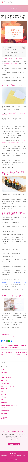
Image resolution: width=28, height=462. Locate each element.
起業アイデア (4, 402)
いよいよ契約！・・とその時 (10, 49)
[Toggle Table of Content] (22, 47)
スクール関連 (4, 372)
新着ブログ (10, 345)
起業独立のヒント (16, 347)
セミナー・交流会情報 (6, 377)
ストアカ (3, 375)
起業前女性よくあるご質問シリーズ (9, 405)
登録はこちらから (14, 444)
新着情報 (23, 455)
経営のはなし (17, 345)
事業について (4, 380)
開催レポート (4, 413)
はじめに (3, 369)
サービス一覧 (12, 455)
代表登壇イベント (5, 383)
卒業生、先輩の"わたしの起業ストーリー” (10, 386)
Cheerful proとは (4, 455)
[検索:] (14, 362)
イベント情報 (18, 455)
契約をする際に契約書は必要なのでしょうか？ (14, 52)
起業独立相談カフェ (5, 410)
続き (2, 399)
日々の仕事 (3, 394)
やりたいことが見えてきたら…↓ (11, 55)
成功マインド (4, 388)
